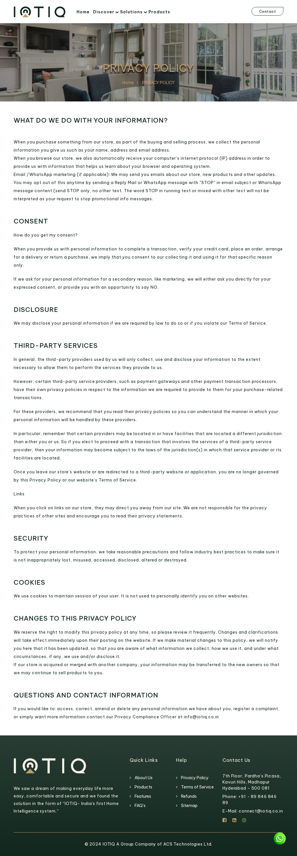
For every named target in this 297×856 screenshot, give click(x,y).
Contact (267, 11)
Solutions (131, 11)
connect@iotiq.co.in (261, 811)
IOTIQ (109, 844)
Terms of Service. (248, 323)
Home (83, 11)
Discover (103, 11)
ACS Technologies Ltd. (187, 844)
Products (159, 11)
